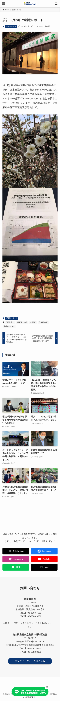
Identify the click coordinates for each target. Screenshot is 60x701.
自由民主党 (43, 322)
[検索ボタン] (56, 3)
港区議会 (10, 322)
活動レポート (11, 26)
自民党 (33, 322)
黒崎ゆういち (9, 326)
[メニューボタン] (3, 3)
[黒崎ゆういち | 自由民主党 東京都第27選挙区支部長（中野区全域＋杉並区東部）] (30, 3)
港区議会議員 (22, 322)
